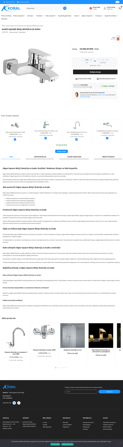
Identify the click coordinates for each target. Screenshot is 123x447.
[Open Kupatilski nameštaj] (117, 15)
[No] (120, 443)
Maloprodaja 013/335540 (29, 424)
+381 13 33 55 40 (102, 95)
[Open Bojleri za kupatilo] (93, 15)
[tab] (10, 157)
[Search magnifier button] (64, 8)
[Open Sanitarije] (33, 15)
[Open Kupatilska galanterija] (71, 15)
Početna (3, 25)
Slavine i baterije (10, 25)
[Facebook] (14, 403)
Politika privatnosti (67, 444)
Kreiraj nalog (111, 7)
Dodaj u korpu (95, 72)
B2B (117, 2)
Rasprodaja (96, 7)
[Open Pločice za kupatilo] (24, 15)
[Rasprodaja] (91, 8)
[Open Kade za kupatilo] (55, 15)
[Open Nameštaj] (7, 18)
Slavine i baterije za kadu (20, 25)
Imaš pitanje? (22, 32)
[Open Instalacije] (102, 15)
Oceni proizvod (13, 32)
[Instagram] (18, 403)
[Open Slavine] (79, 15)
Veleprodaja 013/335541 (29, 426)
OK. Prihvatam (55, 444)
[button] (91, 87)
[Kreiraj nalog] (105, 8)
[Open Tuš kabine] (43, 15)
